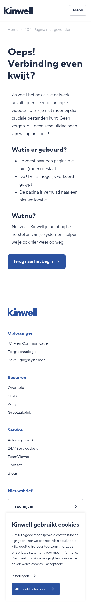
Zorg (12, 404)
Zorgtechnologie (22, 352)
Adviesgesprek (21, 440)
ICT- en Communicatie (28, 343)
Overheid (16, 388)
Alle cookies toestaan (31, 589)
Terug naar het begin (33, 261)
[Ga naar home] (18, 10)
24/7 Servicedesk (23, 448)
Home (13, 29)
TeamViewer (19, 457)
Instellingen (20, 575)
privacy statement (31, 552)
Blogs (12, 473)
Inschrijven (23, 506)
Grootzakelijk (19, 412)
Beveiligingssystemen (27, 360)
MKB (12, 396)
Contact (15, 465)
